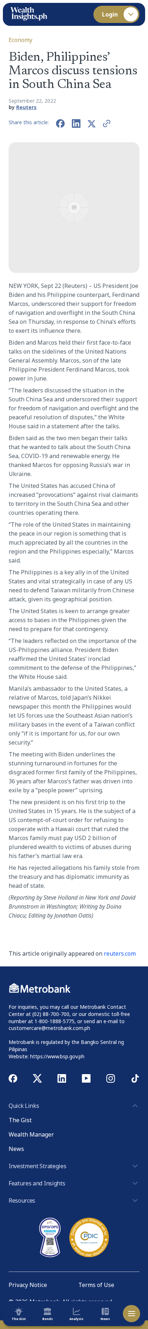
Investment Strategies (37, 1166)
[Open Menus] (131, 1313)
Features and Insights (37, 1183)
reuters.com (120, 953)
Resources (22, 1200)
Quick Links (24, 1106)
